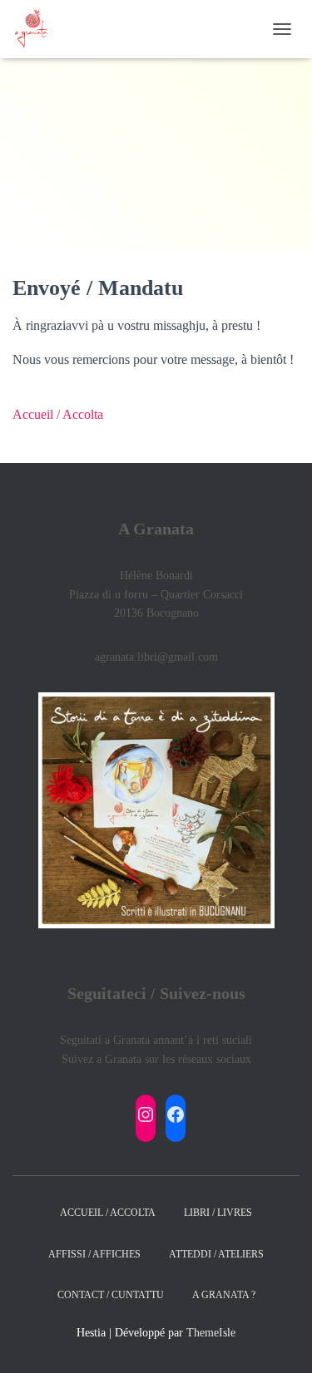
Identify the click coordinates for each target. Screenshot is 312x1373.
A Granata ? (223, 1295)
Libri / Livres (218, 1212)
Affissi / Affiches (94, 1254)
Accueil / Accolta (57, 414)
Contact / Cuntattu (110, 1295)
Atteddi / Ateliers (216, 1254)
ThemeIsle (210, 1332)
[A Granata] (39, 29)
